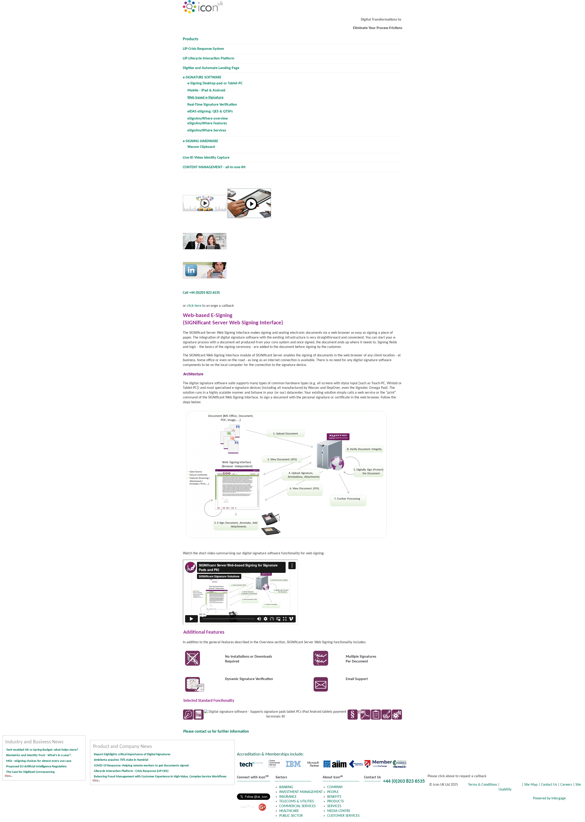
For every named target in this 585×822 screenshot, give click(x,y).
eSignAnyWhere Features (207, 123)
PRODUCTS (335, 801)
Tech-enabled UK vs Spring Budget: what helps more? (42, 750)
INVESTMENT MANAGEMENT (301, 792)
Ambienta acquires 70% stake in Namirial (121, 760)
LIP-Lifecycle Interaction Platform (208, 58)
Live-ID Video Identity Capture (206, 158)
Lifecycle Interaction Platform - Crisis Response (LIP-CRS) (131, 771)
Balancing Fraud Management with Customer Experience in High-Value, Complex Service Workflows (160, 776)
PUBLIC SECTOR (291, 816)
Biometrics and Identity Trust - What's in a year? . (39, 755)
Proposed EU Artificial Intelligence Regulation (36, 766)
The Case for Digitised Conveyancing (30, 772)
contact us (203, 732)
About (474, 799)
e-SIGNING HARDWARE (200, 141)
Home (372, 799)
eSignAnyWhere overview (207, 118)
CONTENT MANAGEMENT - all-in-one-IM (214, 167)
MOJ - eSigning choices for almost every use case (38, 761)
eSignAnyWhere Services (206, 130)
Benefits (424, 799)
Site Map (530, 785)
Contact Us (549, 785)
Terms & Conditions (483, 785)
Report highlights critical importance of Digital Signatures (132, 754)
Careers (566, 785)
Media (496, 799)
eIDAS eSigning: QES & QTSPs (210, 111)
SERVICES (334, 806)
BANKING (286, 787)
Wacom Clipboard (201, 147)
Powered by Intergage (549, 798)
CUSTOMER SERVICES (343, 816)
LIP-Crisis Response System (203, 49)
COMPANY (335, 787)
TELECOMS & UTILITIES (296, 801)
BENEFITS (334, 797)
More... (8, 775)
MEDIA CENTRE (338, 811)
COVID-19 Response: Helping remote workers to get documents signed (141, 765)
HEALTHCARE (289, 811)
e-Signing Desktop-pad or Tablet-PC (214, 83)
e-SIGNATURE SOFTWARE (202, 77)
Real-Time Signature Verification (212, 105)
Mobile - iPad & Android (206, 90)
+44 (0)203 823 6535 (404, 781)
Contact (520, 799)
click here (193, 306)
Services (450, 799)
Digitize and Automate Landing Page (211, 68)
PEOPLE (333, 792)
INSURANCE (288, 797)
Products (190, 39)
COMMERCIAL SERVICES (297, 806)
